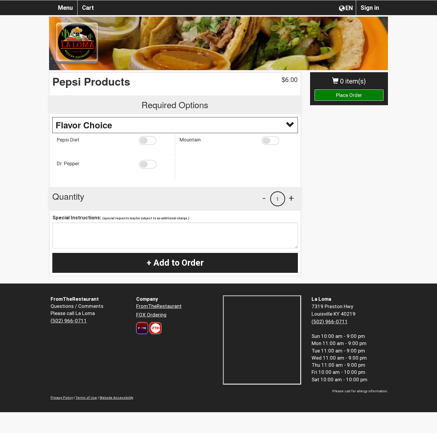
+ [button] (291, 198)
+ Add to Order (175, 263)
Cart (88, 7)
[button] (154, 140)
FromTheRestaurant (159, 306)
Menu (65, 7)
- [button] (263, 198)
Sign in (370, 7)
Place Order (349, 95)
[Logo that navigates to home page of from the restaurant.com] (142, 328)
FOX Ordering (151, 315)
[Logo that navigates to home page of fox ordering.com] (154, 328)
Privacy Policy (62, 398)
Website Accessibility (116, 398)
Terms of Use (86, 398)
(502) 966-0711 (69, 321)
